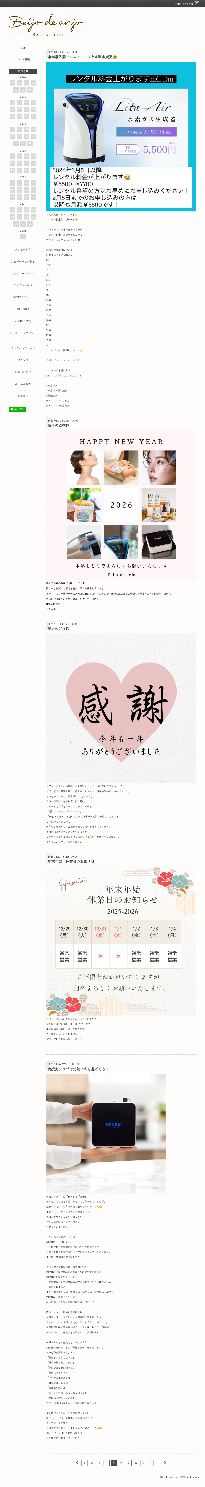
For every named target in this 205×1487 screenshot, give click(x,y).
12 (12, 102)
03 (16, 89)
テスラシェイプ (23, 285)
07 (12, 82)
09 (33, 102)
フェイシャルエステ (23, 273)
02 (23, 89)
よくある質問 (23, 384)
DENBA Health (23, 297)
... (158, 1463)
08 (12, 109)
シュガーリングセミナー (22, 335)
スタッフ (23, 360)
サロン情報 (23, 59)
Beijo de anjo (172, 1477)
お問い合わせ (23, 372)
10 (150, 1463)
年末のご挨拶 (58, 629)
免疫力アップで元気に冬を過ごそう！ (78, 1069)
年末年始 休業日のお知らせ (71, 861)
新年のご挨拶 (58, 425)
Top (23, 47)
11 (19, 102)
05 (26, 82)
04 (33, 82)
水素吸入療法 (23, 321)
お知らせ (23, 71)
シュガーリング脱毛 (23, 261)
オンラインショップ (23, 348)
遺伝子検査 (23, 309)
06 (19, 82)
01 (29, 89)
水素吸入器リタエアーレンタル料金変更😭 (82, 57)
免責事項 (23, 396)
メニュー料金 (23, 249)
